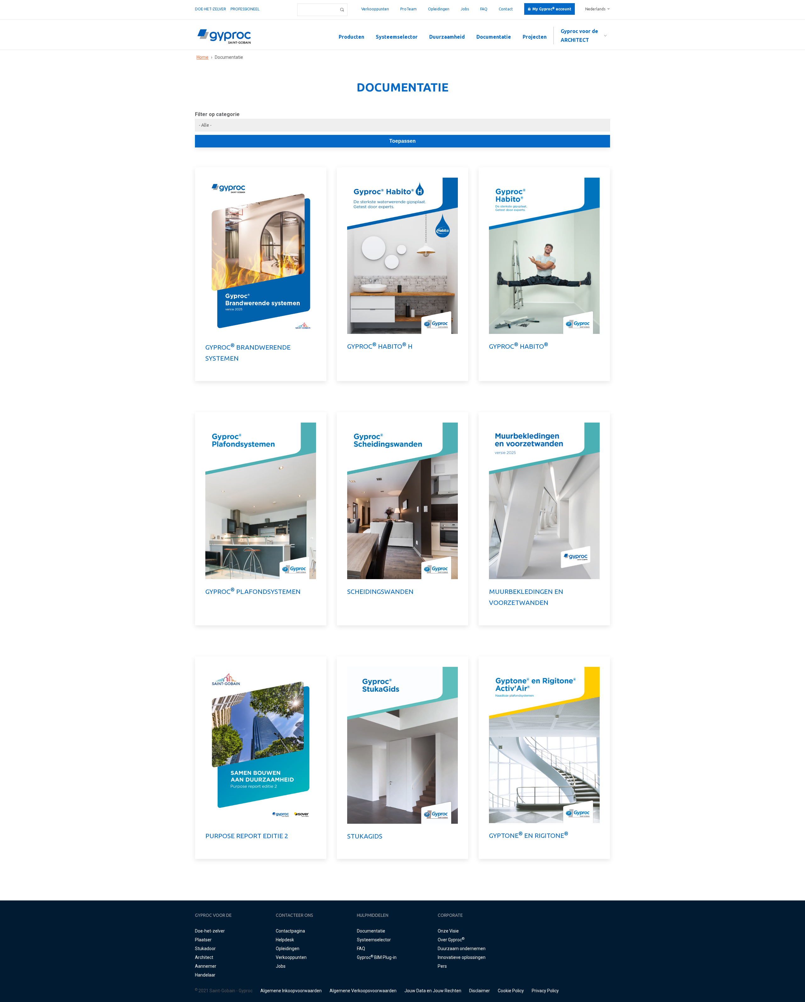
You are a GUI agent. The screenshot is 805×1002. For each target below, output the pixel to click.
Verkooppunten (375, 9)
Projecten (535, 37)
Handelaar (205, 974)
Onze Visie (448, 930)
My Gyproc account (551, 9)
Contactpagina (290, 930)
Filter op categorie (217, 114)
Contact (506, 9)
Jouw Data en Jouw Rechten (432, 990)
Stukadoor (205, 948)
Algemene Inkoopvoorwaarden (291, 990)
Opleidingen (438, 9)
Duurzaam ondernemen (462, 948)
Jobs (465, 9)
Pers (442, 966)
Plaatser (203, 939)
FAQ (483, 9)
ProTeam (408, 9)
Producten (351, 37)
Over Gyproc (451, 939)
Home (202, 57)
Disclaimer (479, 990)
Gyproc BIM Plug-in (377, 957)
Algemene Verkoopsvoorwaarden (363, 990)
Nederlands (595, 9)
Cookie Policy (511, 990)
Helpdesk (285, 939)
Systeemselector (397, 37)
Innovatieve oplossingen (462, 957)
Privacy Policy (545, 990)
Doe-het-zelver (210, 9)
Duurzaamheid (447, 37)
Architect (204, 957)
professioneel (244, 9)
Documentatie (493, 37)
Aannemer (205, 966)
